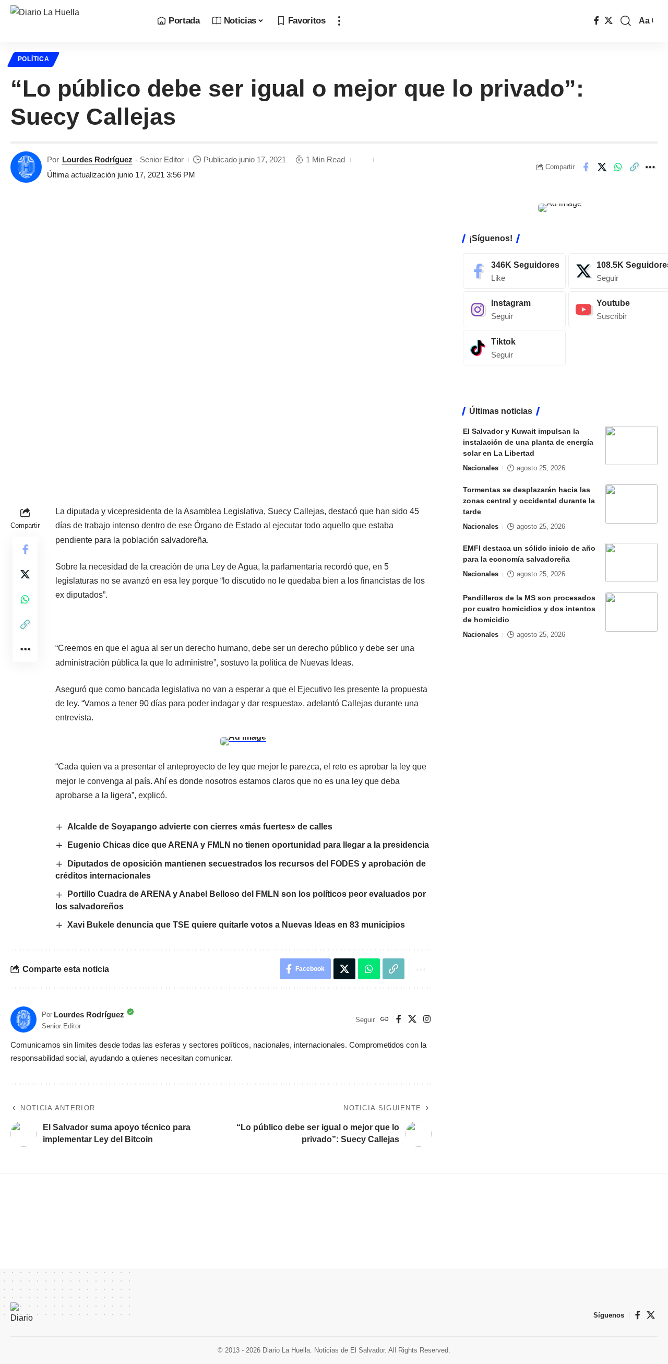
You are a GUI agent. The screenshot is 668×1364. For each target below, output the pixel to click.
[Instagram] (427, 1019)
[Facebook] (596, 21)
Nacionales (480, 468)
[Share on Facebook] (585, 167)
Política (34, 59)
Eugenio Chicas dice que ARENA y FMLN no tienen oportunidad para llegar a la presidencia (249, 844)
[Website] (384, 1019)
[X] (608, 21)
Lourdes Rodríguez (97, 159)
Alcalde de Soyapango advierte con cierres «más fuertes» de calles (199, 826)
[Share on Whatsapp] (618, 167)
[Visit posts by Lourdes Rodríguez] (26, 167)
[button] (339, 21)
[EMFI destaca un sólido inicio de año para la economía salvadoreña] (631, 562)
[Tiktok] (514, 348)
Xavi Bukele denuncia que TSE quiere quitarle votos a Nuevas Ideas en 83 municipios (236, 924)
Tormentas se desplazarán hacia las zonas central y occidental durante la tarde (529, 500)
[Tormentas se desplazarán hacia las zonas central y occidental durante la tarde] (631, 504)
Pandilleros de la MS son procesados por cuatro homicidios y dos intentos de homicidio (529, 609)
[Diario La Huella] (75, 21)
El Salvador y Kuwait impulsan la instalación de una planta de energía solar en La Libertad (528, 442)
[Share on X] (601, 167)
